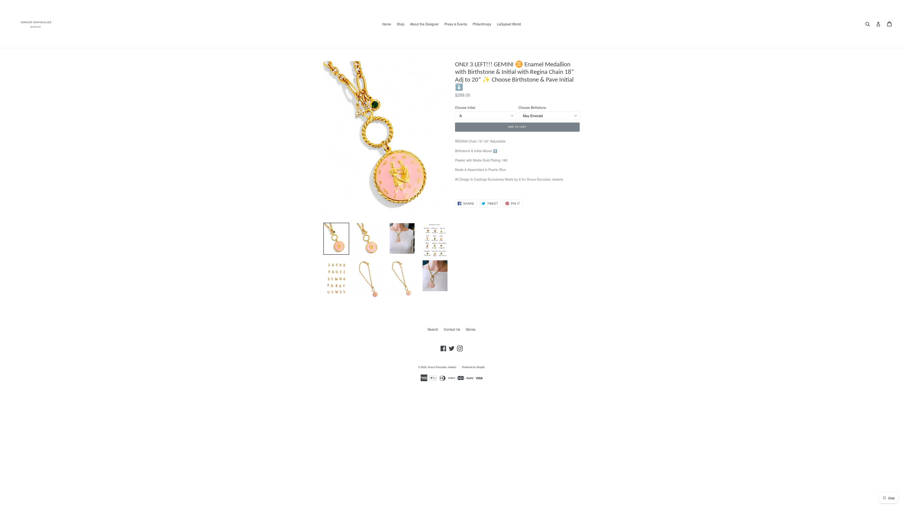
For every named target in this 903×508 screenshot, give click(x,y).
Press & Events (455, 24)
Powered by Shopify (473, 367)
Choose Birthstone (532, 107)
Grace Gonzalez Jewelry (442, 367)
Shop (400, 24)
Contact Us (452, 329)
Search (433, 329)
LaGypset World (509, 24)
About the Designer (424, 24)
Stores (470, 329)
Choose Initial (465, 107)
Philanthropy (482, 24)
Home (386, 24)
